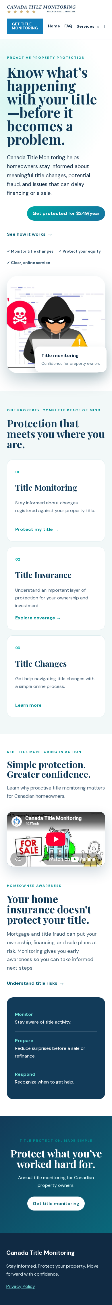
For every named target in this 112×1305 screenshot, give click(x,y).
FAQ (68, 26)
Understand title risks (36, 983)
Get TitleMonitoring (25, 26)
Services (88, 26)
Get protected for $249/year (66, 213)
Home (54, 26)
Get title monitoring (56, 1204)
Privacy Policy (20, 1286)
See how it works (30, 233)
